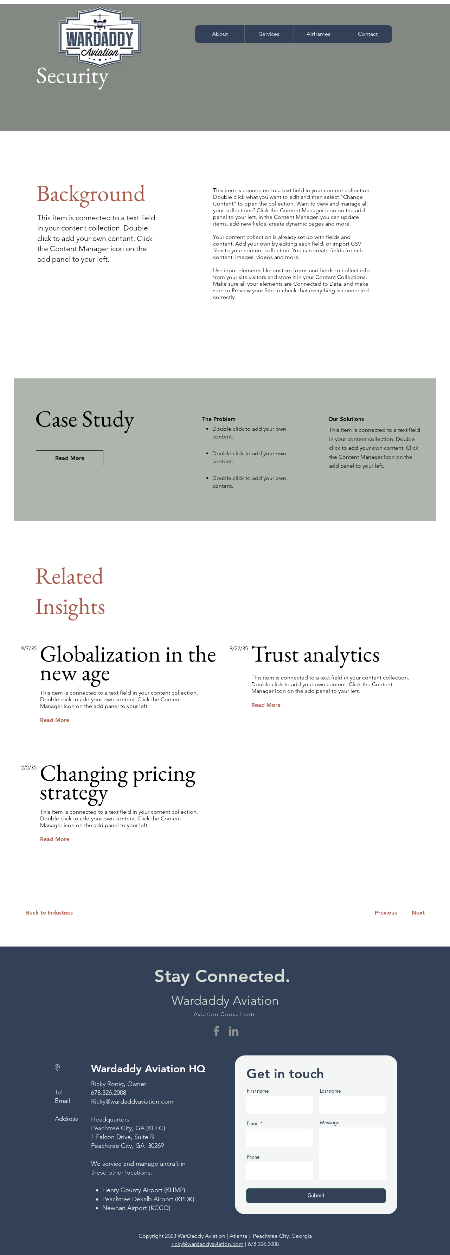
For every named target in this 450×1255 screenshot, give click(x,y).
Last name (330, 1090)
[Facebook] (216, 1031)
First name (258, 1090)
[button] (269, 34)
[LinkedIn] (233, 1031)
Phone (253, 1157)
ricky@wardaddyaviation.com (208, 1244)
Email (252, 1123)
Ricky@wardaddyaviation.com (132, 1101)
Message (329, 1122)
